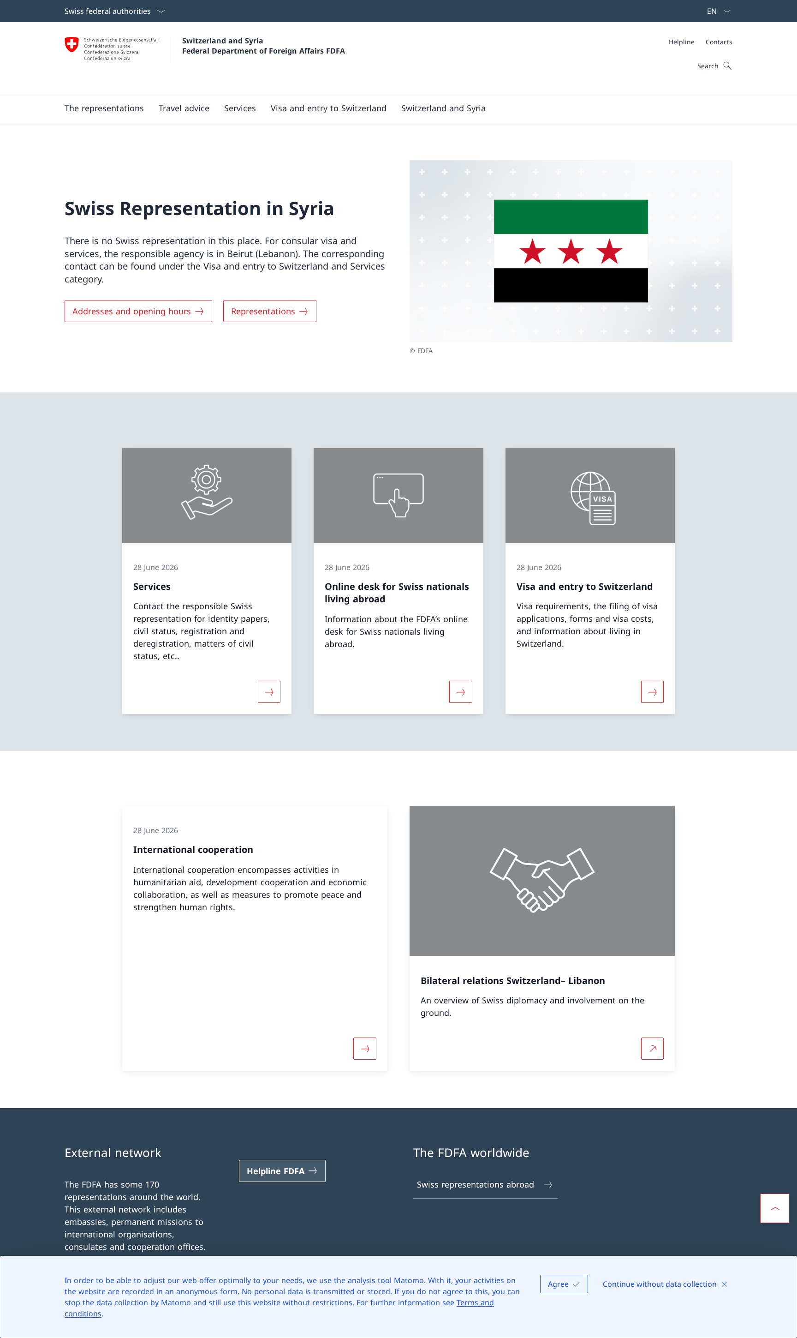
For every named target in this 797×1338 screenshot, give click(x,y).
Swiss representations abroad (475, 1184)
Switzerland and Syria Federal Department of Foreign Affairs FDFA (263, 46)
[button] (184, 108)
